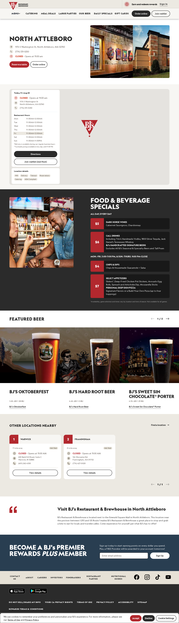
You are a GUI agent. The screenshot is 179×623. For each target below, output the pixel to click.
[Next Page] (167, 319)
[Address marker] (89, 128)
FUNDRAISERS (73, 577)
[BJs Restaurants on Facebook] (136, 577)
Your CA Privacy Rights (59, 602)
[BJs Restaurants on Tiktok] (157, 577)
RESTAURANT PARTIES (94, 577)
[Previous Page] (153, 319)
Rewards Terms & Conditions (26, 609)
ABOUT (29, 577)
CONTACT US (15, 577)
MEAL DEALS (47, 13)
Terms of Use (84, 602)
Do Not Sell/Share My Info (25, 602)
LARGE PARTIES (66, 13)
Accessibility (126, 602)
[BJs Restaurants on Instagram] (146, 577)
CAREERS (42, 577)
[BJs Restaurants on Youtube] (167, 577)
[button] (16, 14)
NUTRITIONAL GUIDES (118, 577)
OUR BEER (84, 13)
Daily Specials (102, 13)
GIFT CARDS (120, 13)
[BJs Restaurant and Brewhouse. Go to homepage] (21, 4)
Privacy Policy (105, 602)
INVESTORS (57, 577)
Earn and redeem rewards (144, 4)
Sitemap (142, 602)
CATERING (31, 13)
